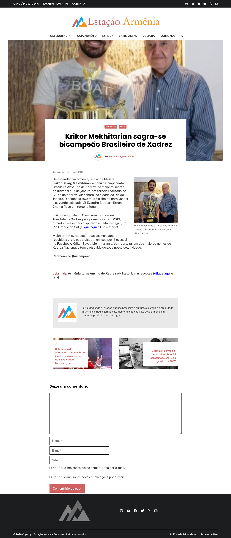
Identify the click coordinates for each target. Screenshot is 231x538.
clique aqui (89, 227)
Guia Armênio (87, 35)
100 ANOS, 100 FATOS (56, 3)
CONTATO (78, 3)
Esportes (111, 127)
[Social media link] (186, 4)
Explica (107, 35)
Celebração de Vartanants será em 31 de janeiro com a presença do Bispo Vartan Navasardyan (70, 356)
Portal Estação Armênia (121, 156)
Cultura (149, 35)
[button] (181, 36)
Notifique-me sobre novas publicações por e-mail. (88, 477)
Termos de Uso (209, 534)
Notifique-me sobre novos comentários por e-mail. (88, 468)
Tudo (122, 127)
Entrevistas (128, 35)
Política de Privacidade (183, 534)
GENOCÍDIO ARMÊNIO (26, 3)
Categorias (58, 35)
